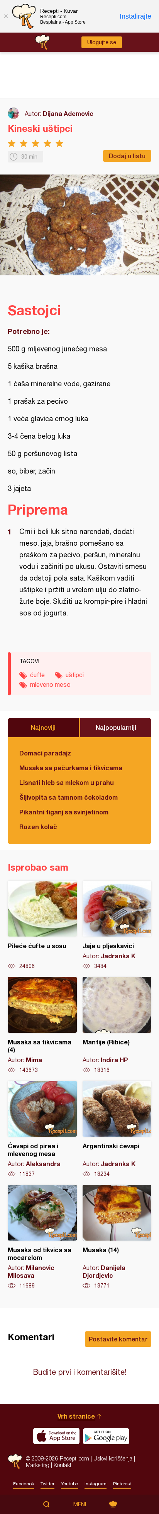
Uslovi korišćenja (112, 1458)
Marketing (37, 1465)
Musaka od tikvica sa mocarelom (42, 1237)
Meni (79, 1504)
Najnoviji (43, 727)
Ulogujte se (101, 42)
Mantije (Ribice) (117, 1025)
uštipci (75, 674)
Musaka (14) (117, 1237)
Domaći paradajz (45, 753)
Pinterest (122, 1483)
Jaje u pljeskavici (117, 925)
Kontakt (62, 1465)
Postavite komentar (118, 1339)
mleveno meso (50, 684)
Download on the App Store (56, 1436)
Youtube (69, 1483)
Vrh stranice (76, 1416)
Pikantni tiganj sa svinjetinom (63, 812)
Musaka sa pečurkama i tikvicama (70, 767)
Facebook (23, 1483)
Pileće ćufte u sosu (42, 925)
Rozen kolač (38, 826)
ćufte (37, 674)
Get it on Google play (106, 1436)
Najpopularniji (116, 727)
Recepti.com (15, 1461)
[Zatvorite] (5, 16)
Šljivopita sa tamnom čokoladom (68, 797)
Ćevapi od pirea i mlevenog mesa (42, 1129)
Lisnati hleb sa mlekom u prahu (66, 782)
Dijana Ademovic (68, 113)
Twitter (47, 1483)
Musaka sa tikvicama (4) (42, 1025)
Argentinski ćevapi (117, 1129)
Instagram (96, 1483)
